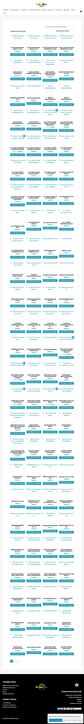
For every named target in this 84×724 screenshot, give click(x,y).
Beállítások (77, 720)
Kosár (4, 13)
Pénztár (5, 691)
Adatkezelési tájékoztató (9, 687)
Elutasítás (67, 720)
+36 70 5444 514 (7, 703)
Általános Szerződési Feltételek (10, 685)
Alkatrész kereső (15, 9)
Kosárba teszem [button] (18, 54)
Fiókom (72, 9)
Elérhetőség (66, 9)
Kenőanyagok (58, 9)
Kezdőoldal (6, 9)
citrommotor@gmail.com (9, 705)
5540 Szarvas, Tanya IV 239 (9, 707)
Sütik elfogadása (56, 720)
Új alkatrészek (24, 9)
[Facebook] (76, 685)
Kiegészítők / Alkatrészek (47, 9)
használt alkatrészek (34, 9)
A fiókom (5, 689)
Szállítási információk (8, 693)
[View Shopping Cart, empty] (80, 11)
